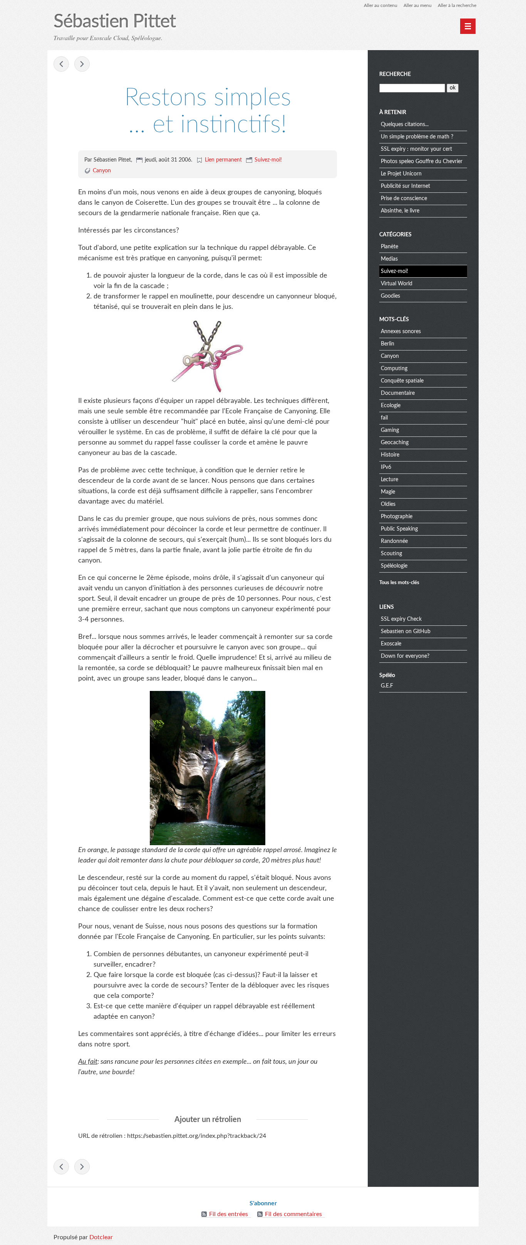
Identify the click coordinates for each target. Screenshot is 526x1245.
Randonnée (394, 541)
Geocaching (395, 442)
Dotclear (101, 1237)
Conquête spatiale (402, 381)
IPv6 (386, 467)
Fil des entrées (228, 1214)
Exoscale (391, 644)
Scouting (391, 553)
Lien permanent (223, 160)
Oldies (388, 504)
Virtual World (396, 283)
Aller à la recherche (457, 5)
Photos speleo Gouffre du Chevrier (421, 161)
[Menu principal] (468, 26)
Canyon (102, 171)
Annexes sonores (401, 331)
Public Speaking (399, 529)
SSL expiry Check (401, 619)
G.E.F (387, 686)
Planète (389, 246)
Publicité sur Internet (405, 186)
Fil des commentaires (293, 1214)
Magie (388, 492)
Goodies (390, 296)
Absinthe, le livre (400, 211)
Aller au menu (418, 5)
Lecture (389, 479)
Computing (394, 368)
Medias (389, 259)
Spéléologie (394, 566)
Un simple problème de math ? (417, 137)
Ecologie (390, 405)
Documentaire (398, 393)
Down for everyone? (405, 656)
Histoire (390, 455)
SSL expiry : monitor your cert (416, 149)
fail (384, 418)
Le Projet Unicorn (401, 174)
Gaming (390, 430)
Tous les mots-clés (399, 582)
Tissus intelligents (61, 64)
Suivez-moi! (268, 160)
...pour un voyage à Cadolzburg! (82, 64)
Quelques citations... (405, 124)
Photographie (396, 516)
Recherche (395, 74)
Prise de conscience (404, 198)
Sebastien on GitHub (406, 631)
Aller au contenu (380, 5)
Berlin (387, 344)
